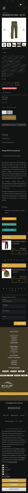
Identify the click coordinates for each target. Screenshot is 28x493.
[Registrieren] (12, 1)
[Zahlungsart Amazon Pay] (3, 375)
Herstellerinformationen (8, 142)
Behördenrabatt (14, 340)
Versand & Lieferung (14, 335)
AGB (16, 421)
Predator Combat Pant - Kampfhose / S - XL (19, 242)
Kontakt (20, 421)
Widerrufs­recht (6, 415)
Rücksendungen (14, 337)
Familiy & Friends (14, 348)
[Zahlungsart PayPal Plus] (17, 375)
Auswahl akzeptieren (14, 489)
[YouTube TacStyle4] (16, 408)
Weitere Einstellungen (6, 476)
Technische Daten (6, 138)
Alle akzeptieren (14, 480)
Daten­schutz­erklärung (9, 421)
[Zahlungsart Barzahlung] (5, 371)
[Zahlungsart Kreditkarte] (13, 371)
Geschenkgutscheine (14, 351)
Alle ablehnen (14, 484)
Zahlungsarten (14, 338)
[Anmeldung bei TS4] (7, 1)
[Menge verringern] (11, 112)
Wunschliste (8, 92)
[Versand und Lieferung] (24, 375)
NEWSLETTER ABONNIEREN (14, 393)
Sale (14, 353)
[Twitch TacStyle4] (19, 408)
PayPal (6, 472)
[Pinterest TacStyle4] (14, 408)
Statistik (6, 467)
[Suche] (18, 1)
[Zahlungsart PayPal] (10, 375)
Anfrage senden (21, 323)
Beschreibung (5, 134)
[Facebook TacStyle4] (9, 408)
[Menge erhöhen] (8, 112)
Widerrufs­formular (14, 415)
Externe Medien (8, 469)
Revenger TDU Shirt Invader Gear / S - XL (19, 271)
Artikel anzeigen (19, 252)
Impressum (22, 415)
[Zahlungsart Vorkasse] (21, 371)
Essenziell (6, 465)
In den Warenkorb (10, 117)
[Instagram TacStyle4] (11, 408)
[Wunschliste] (23, 1)
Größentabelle (14, 349)
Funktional (7, 474)
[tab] (5, 135)
